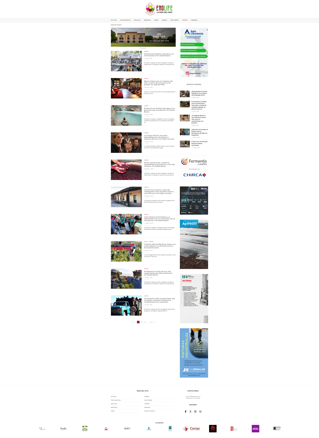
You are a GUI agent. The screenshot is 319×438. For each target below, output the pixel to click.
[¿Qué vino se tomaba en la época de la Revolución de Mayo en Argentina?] (185, 132)
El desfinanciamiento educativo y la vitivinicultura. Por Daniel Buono (159, 55)
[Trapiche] (143, 28)
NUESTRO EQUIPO (116, 25)
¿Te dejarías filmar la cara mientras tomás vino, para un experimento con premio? (198, 119)
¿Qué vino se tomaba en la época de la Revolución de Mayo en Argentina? (199, 132)
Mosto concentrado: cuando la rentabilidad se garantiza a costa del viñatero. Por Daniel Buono (159, 164)
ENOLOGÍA (137, 20)
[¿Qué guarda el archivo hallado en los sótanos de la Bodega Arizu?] (185, 94)
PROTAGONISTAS (125, 20)
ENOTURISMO (175, 20)
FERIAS (156, 20)
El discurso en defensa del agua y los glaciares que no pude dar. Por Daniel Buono (159, 110)
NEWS (145, 241)
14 (151, 322)
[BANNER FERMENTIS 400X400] (194, 154)
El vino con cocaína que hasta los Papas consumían (199, 143)
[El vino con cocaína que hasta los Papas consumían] (185, 144)
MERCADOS (147, 20)
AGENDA (164, 20)
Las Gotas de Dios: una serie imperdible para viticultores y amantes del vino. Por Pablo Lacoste (159, 137)
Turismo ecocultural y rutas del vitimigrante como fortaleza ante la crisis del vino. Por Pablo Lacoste (159, 191)
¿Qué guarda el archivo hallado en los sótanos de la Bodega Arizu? (199, 93)
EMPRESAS (194, 20)
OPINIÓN (184, 20)
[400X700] (194, 220)
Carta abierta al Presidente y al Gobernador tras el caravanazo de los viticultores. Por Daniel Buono (159, 218)
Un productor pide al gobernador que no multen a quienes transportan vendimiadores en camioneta (159, 300)
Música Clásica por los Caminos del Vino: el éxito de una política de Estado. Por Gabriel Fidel (158, 83)
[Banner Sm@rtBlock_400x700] (194, 275)
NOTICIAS (114, 20)
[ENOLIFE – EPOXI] (194, 329)
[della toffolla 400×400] (194, 187)
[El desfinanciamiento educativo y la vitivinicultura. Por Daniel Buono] (126, 61)
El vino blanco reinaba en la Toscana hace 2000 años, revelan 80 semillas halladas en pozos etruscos (199, 105)
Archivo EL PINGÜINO (194, 84)
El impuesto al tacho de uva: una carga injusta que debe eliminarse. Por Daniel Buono (158, 273)
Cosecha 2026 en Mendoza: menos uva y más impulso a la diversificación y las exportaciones (160, 246)
